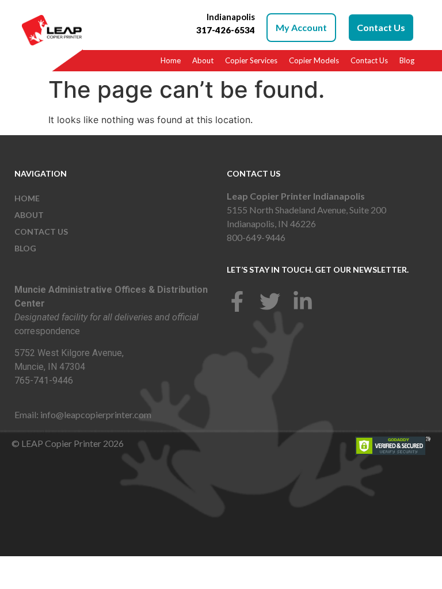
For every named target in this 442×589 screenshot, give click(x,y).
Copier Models (314, 60)
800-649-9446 (256, 237)
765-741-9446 (43, 380)
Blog (406, 60)
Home (171, 60)
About (203, 60)
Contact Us (369, 60)
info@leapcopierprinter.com (95, 414)
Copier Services (251, 60)
